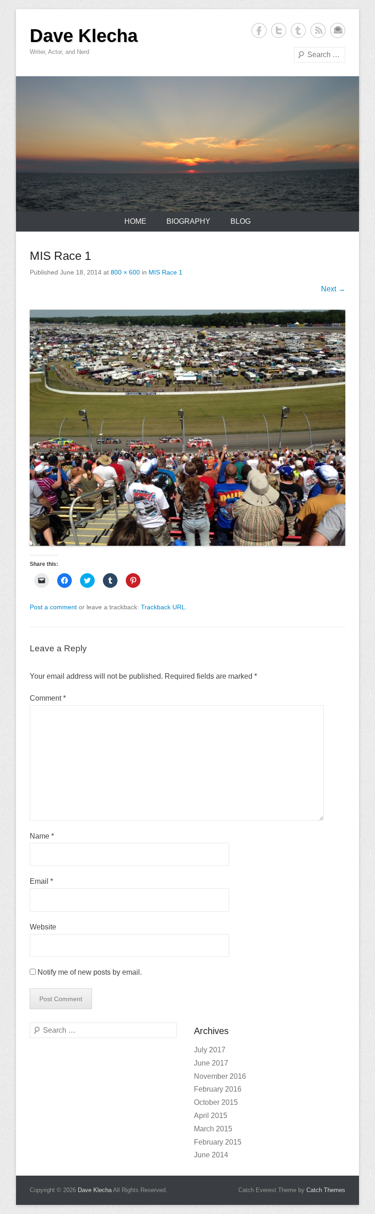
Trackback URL (163, 607)
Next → (333, 289)
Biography (188, 221)
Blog (240, 221)
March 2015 (213, 1129)
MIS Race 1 (165, 272)
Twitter (278, 30)
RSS (318, 30)
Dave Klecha (84, 36)
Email (337, 30)
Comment (48, 698)
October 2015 (216, 1102)
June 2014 (211, 1155)
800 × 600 (125, 272)
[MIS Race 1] (187, 428)
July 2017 (209, 1050)
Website (43, 927)
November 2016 (220, 1076)
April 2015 (210, 1115)
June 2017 (211, 1063)
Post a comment (53, 607)
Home (135, 221)
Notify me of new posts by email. (90, 972)
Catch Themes (325, 1190)
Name (42, 836)
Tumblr (298, 30)
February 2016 (217, 1089)
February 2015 (217, 1142)
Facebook (259, 30)
